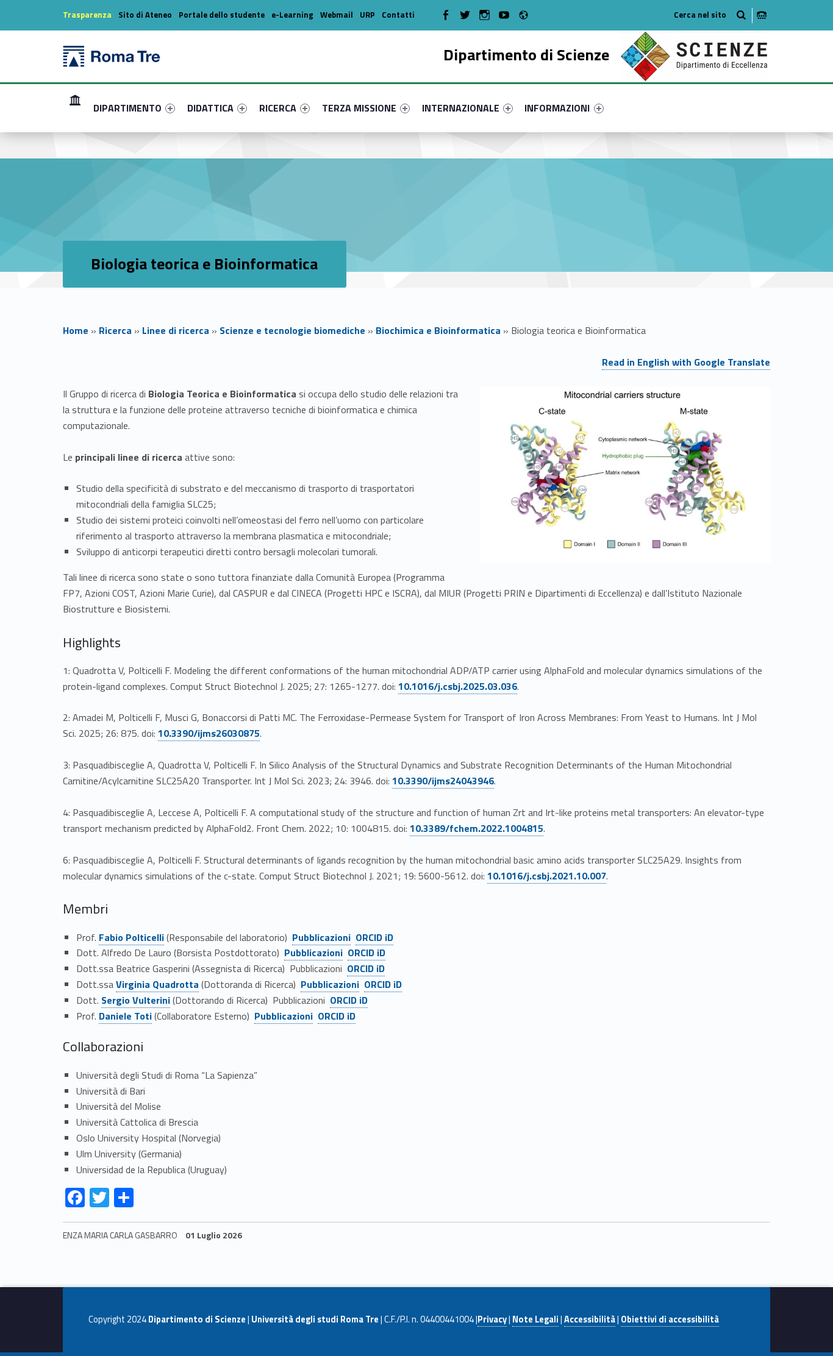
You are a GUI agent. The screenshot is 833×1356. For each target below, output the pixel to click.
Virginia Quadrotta (157, 984)
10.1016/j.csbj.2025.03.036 (457, 686)
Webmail (336, 15)
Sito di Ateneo (145, 15)
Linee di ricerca (175, 330)
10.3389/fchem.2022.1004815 (476, 828)
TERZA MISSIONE (359, 108)
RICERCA (277, 108)
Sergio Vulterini (135, 1000)
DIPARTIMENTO (127, 108)
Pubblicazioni (321, 937)
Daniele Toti (125, 1016)
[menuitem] (75, 107)
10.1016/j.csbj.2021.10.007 (546, 875)
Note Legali (535, 1319)
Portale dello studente (222, 15)
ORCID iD (374, 937)
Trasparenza (87, 15)
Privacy (492, 1319)
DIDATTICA (210, 108)
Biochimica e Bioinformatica (438, 330)
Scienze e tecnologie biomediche (292, 330)
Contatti (398, 15)
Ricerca (115, 330)
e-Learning (292, 15)
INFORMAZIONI (557, 108)
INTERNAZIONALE (460, 108)
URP (367, 15)
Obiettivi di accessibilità (670, 1319)
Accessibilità (589, 1319)
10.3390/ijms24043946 (443, 780)
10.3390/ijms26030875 (209, 733)
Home (75, 107)
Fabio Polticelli (131, 937)
